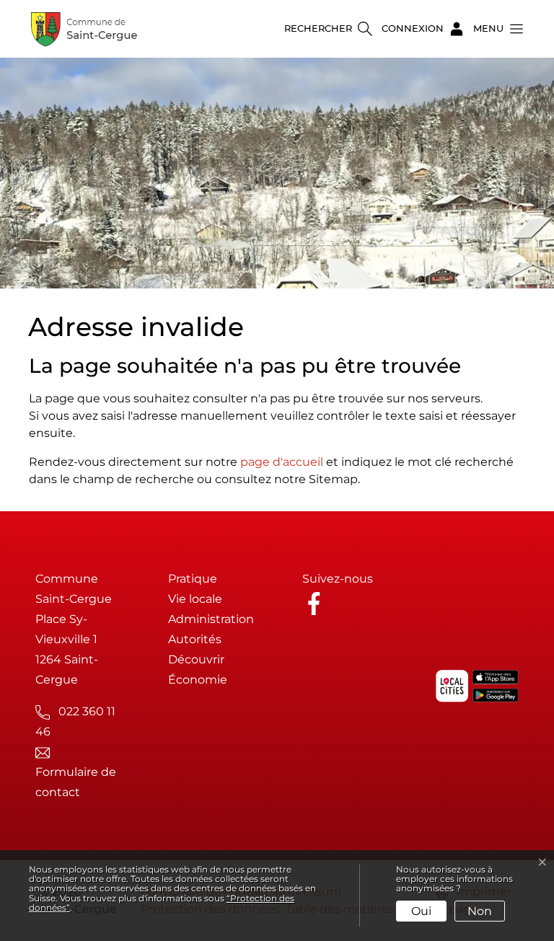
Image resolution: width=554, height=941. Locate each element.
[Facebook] (316, 602)
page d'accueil (281, 462)
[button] (494, 29)
